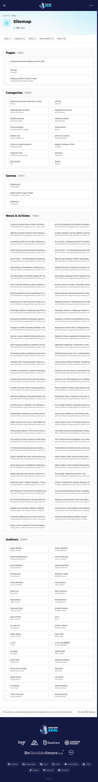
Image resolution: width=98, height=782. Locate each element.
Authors (61, 39)
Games (32, 39)
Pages (7, 39)
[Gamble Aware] (44, 752)
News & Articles (46, 39)
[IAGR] (22, 742)
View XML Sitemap (88, 712)
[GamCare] (51, 742)
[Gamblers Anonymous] (34, 742)
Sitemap (49, 778)
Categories (19, 39)
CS (91, 5)
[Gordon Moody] (72, 742)
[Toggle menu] (4, 5)
